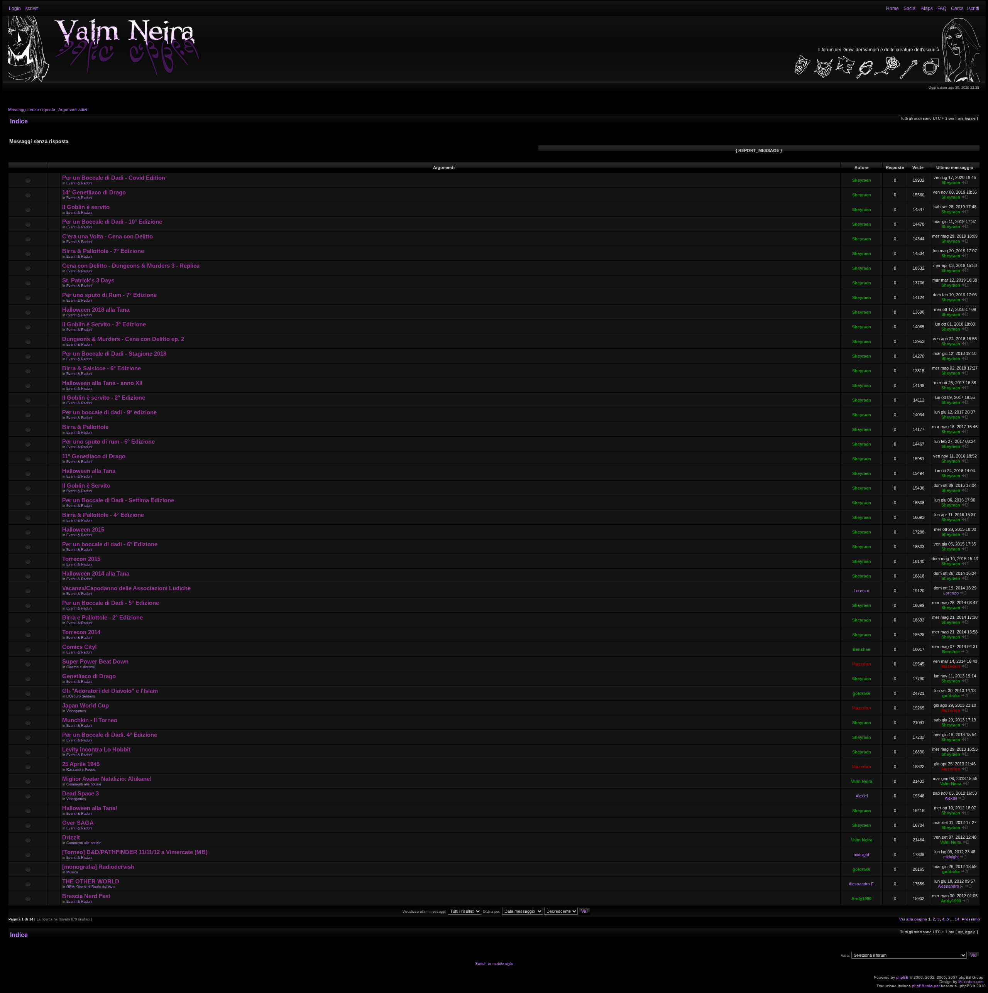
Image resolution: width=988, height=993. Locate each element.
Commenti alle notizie (83, 784)
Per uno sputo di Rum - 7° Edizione (109, 295)
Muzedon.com (970, 981)
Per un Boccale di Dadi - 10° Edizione (112, 221)
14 (957, 919)
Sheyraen (861, 180)
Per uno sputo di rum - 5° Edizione (108, 441)
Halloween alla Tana (88, 471)
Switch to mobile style (494, 963)
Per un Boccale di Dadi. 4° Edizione (109, 734)
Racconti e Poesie (81, 770)
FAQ (941, 8)
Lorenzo (861, 590)
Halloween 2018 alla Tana (95, 309)
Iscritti (973, 8)
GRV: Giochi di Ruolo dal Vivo (90, 887)
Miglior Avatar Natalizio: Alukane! (107, 778)
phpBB (902, 977)
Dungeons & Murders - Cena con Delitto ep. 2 (123, 339)
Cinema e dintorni (80, 667)
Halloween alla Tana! (89, 808)
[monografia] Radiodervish (98, 866)
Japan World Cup (85, 705)
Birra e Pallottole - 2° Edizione (102, 617)
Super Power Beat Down (95, 661)
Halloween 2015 (83, 529)
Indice (19, 121)
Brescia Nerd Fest (86, 896)
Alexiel (862, 796)
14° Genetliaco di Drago (94, 192)
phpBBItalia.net (926, 986)
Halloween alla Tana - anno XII (102, 383)
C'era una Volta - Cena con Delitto (107, 236)
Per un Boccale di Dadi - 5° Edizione (110, 603)
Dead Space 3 (80, 793)
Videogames (76, 711)
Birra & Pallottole (85, 427)
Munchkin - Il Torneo (89, 720)
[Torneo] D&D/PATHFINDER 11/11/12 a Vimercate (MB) (135, 852)
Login (15, 8)
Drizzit (71, 837)
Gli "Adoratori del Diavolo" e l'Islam (110, 690)
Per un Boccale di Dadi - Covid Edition (113, 177)
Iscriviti (31, 8)
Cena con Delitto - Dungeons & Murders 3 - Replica (131, 265)
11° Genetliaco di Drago (93, 456)
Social (910, 8)
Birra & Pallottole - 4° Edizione (103, 515)
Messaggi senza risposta (31, 109)
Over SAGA (78, 822)
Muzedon (861, 664)
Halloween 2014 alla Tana (95, 573)
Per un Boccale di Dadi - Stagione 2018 (114, 353)
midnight (861, 854)
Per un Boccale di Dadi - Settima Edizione (118, 500)
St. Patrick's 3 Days (88, 280)
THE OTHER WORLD (90, 881)
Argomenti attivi (72, 109)
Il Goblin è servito (86, 207)
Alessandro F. (862, 884)
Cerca (957, 8)
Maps (927, 8)
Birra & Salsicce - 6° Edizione (101, 368)
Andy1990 (861, 898)
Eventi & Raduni (79, 183)
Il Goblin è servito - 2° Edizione (103, 397)
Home (892, 8)
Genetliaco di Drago (89, 676)
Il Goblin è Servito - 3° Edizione (104, 324)
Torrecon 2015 (81, 559)
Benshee (861, 649)
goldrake (861, 693)
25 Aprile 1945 (81, 764)
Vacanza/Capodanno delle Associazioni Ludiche (126, 588)
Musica (72, 872)
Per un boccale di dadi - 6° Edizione (109, 544)
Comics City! (79, 646)
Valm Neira (861, 781)
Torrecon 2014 (81, 632)
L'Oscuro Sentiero (80, 696)
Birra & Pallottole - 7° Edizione (103, 251)
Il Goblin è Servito (86, 485)
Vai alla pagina (913, 919)
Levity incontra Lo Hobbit (96, 749)
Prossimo (971, 919)
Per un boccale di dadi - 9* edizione (109, 412)
